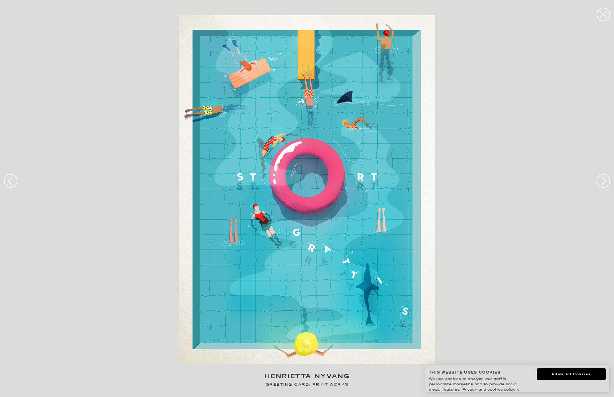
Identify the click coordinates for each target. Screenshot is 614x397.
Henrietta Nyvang (307, 377)
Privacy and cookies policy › (490, 389)
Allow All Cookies (571, 374)
